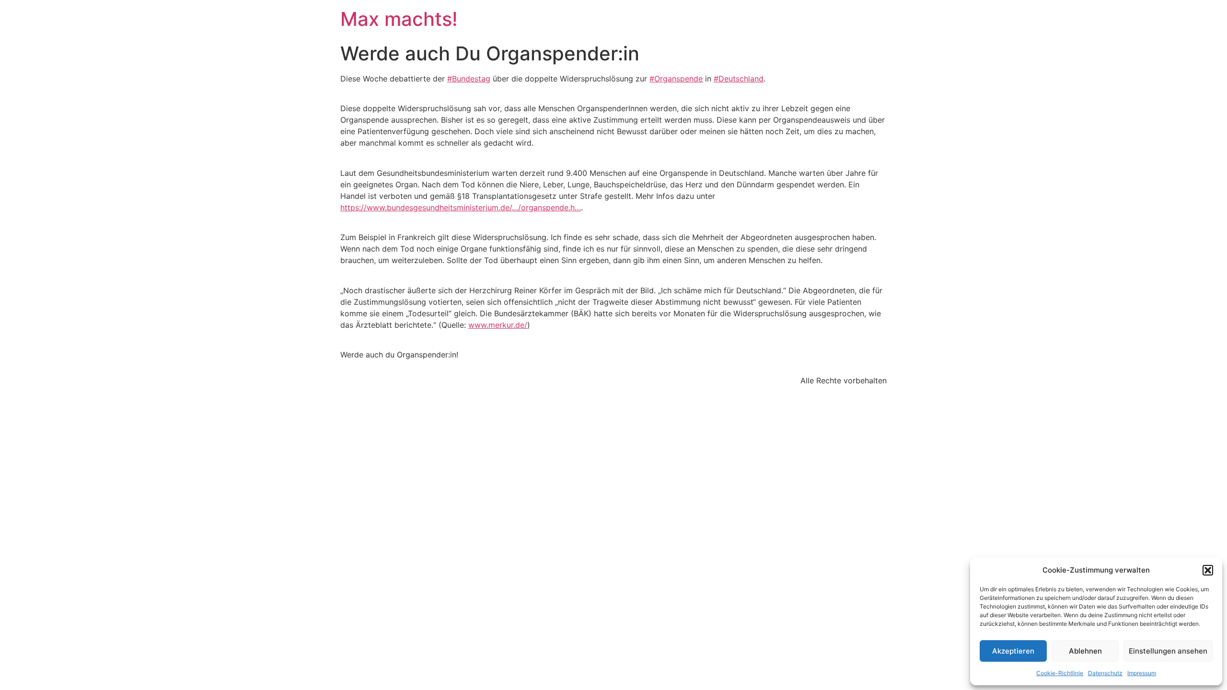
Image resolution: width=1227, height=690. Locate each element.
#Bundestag (468, 78)
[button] (1208, 570)
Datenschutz (1105, 673)
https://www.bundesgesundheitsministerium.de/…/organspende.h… (460, 207)
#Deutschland (739, 78)
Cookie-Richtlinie (1059, 673)
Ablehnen (1085, 651)
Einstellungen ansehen (1168, 651)
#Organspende (676, 78)
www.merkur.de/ (497, 325)
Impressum (1141, 673)
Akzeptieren (1013, 651)
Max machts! (399, 19)
